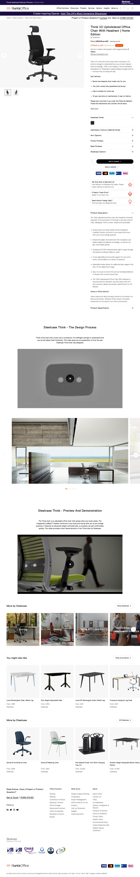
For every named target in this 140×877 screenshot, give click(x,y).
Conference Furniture (57, 800)
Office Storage (55, 805)
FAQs (95, 800)
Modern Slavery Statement (98, 829)
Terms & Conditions (100, 814)
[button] (4, 55)
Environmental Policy (100, 822)
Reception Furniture (57, 814)
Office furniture (55, 789)
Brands (52, 817)
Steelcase (96, 37)
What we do (75, 789)
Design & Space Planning (80, 794)
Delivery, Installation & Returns (101, 807)
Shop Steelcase (123, 606)
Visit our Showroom (78, 808)
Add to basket (114, 161)
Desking (52, 797)
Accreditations (98, 802)
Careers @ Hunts (77, 814)
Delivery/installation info (99, 54)
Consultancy (75, 797)
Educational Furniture (57, 808)
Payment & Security (100, 811)
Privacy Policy (98, 816)
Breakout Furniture (56, 802)
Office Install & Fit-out (79, 802)
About (95, 789)
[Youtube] (17, 810)
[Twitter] (11, 810)
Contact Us (97, 797)
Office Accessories (56, 811)
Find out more (39, 2)
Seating (52, 794)
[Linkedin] (8, 810)
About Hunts (97, 794)
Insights (74, 811)
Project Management (78, 800)
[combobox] (132, 8)
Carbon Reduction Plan (101, 825)
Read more (94, 108)
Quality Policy (98, 819)
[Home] (18, 8)
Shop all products (122, 658)
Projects (74, 805)
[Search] (132, 8)
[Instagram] (14, 810)
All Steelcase (124, 720)
